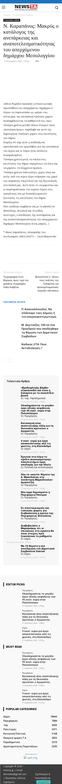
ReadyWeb (43, 782)
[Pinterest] (22, 257)
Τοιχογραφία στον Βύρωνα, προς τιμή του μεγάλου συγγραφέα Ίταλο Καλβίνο (16, 282)
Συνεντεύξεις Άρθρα (23, 15)
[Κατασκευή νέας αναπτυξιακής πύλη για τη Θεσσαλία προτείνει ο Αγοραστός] (11, 616)
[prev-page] (5, 360)
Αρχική (6, 15)
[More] (37, 257)
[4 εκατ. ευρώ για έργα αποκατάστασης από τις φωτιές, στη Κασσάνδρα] (11, 633)
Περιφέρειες (27, 590)
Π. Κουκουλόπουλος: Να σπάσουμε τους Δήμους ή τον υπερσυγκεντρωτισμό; (39, 313)
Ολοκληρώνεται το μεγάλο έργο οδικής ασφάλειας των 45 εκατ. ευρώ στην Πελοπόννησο (38, 598)
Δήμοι (25, 628)
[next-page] (11, 360)
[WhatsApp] (29, 257)
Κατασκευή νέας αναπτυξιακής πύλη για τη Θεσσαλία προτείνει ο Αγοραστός (40, 616)
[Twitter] (14, 257)
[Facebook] (49, 7)
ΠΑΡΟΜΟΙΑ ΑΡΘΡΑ (14, 302)
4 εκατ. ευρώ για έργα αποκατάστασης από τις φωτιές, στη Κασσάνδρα (36, 634)
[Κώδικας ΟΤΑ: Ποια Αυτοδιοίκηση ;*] (11, 348)
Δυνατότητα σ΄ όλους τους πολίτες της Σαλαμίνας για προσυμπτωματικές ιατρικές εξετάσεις (47, 283)
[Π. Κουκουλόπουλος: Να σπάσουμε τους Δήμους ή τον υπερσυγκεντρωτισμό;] (11, 313)
